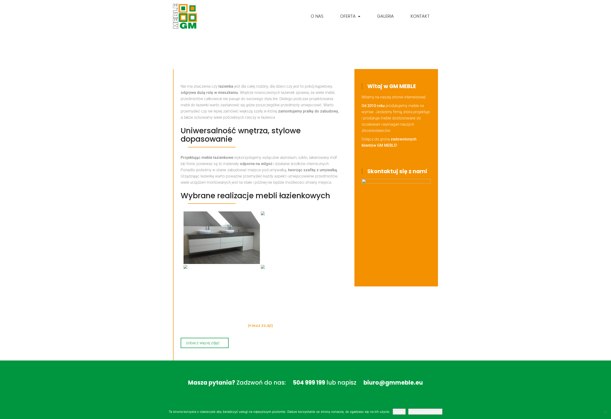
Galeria (385, 16)
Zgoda (399, 412)
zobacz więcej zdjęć (203, 343)
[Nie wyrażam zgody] (605, 412)
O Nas (317, 16)
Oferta (348, 16)
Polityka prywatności (425, 412)
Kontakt (420, 16)
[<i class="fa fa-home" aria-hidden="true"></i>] (292, 16)
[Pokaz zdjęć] (260, 326)
